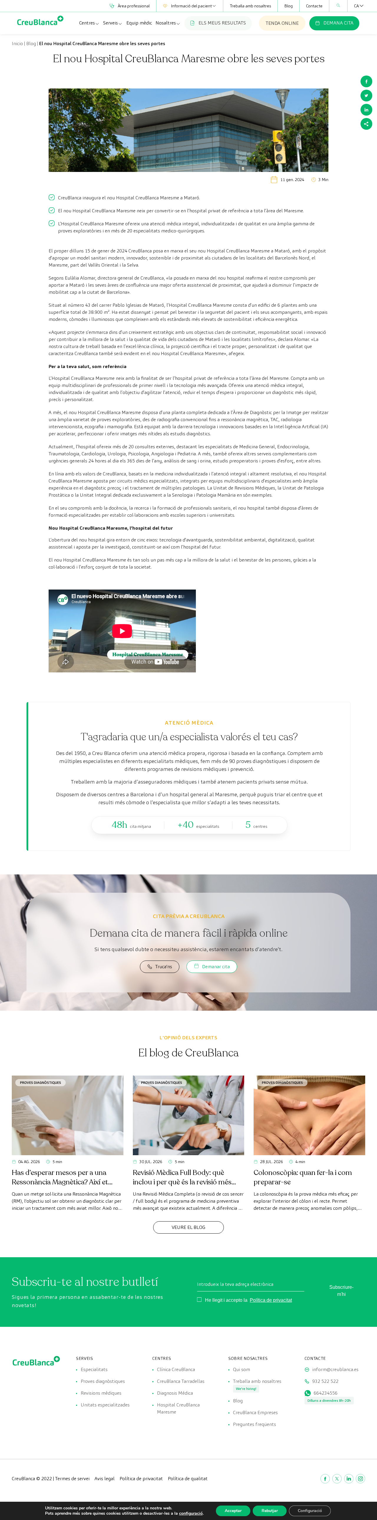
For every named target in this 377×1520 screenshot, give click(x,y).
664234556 (326, 1393)
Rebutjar (270, 1511)
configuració (191, 1513)
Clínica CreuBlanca (176, 1369)
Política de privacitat (271, 1300)
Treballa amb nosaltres (250, 6)
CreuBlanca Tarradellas (180, 1381)
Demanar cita (216, 966)
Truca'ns (163, 966)
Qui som (241, 1369)
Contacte (314, 6)
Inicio (17, 43)
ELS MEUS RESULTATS (222, 23)
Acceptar (233, 1511)
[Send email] (366, 124)
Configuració (310, 1511)
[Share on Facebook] (366, 81)
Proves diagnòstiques (40, 1082)
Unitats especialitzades (105, 1405)
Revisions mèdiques (101, 1393)
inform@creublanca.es (335, 1369)
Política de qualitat (188, 1478)
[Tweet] (366, 95)
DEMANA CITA (338, 23)
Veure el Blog (188, 1227)
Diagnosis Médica (175, 1393)
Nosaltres (166, 23)
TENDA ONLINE (282, 23)
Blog (288, 6)
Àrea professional (134, 6)
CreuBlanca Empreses (255, 1412)
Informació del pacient (191, 6)
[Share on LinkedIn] (366, 110)
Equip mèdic (139, 23)
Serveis (110, 23)
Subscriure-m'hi (341, 1291)
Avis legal (105, 1478)
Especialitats (94, 1369)
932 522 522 (325, 1381)
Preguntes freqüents (254, 1424)
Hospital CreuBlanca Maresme (238, 251)
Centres (87, 23)
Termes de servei (72, 1478)
